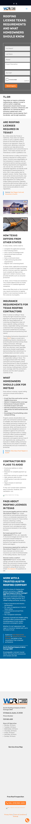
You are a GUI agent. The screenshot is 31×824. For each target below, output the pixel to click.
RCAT (9, 338)
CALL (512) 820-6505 (16, 803)
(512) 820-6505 (8, 719)
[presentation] (17, 80)
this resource (11, 569)
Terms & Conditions (20, 814)
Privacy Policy (8, 814)
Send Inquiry (11, 86)
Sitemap (15, 816)
